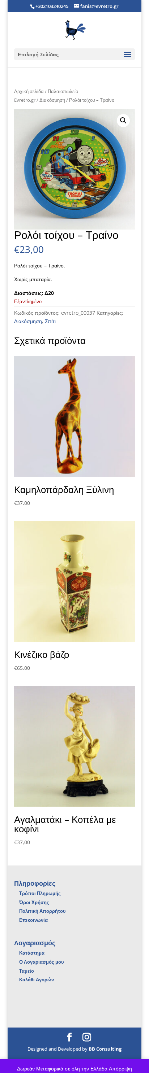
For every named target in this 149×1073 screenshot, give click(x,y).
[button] (123, 120)
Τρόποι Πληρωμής (40, 893)
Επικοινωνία (33, 920)
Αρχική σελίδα (29, 91)
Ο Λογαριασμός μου (41, 962)
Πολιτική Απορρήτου (42, 911)
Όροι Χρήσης (34, 902)
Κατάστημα (31, 953)
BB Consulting (105, 1049)
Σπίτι (50, 321)
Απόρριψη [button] (120, 1068)
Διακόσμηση (52, 100)
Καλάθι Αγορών (36, 979)
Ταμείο (26, 971)
